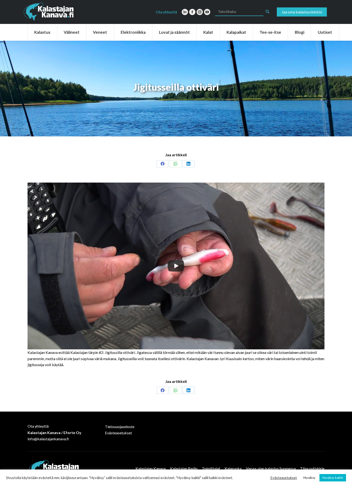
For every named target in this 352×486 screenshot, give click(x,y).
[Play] (176, 266)
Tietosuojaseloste (119, 426)
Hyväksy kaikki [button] (332, 478)
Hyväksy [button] (309, 478)
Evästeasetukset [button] (283, 478)
